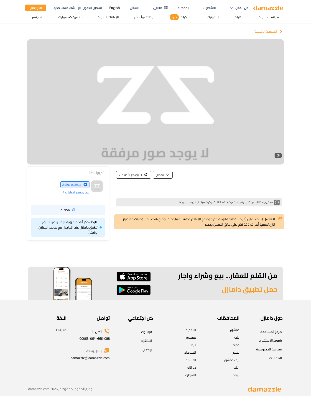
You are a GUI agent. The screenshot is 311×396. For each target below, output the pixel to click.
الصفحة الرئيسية (266, 31)
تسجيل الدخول (92, 8)
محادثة (65, 210)
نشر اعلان (36, 8)
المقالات (275, 358)
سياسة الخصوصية (269, 349)
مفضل (160, 174)
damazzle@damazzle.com (90, 358)
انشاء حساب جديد (65, 8)
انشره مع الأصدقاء (130, 174)
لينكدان (147, 350)
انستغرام (146, 341)
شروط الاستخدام (270, 340)
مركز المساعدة (271, 331)
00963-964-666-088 (94, 338)
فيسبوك (146, 332)
